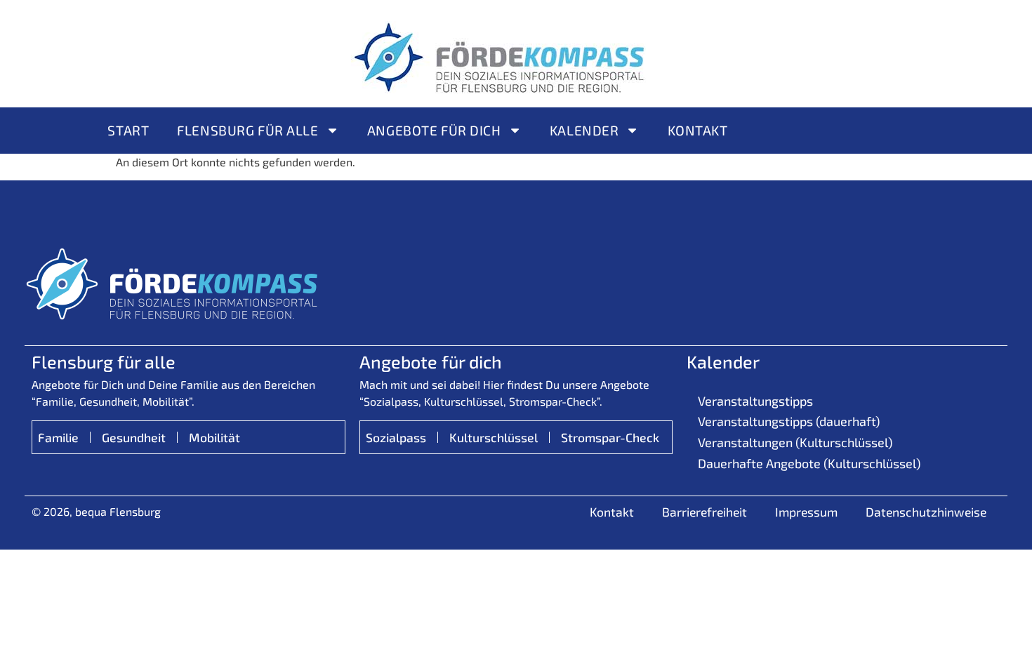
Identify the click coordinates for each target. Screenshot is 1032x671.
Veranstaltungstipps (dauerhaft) (789, 421)
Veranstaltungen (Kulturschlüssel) (795, 442)
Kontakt (698, 130)
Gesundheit (134, 437)
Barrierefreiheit (704, 512)
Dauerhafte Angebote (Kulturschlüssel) (809, 463)
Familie (58, 437)
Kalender (584, 130)
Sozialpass (396, 437)
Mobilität (214, 437)
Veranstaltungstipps (755, 400)
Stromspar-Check (610, 437)
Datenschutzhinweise (926, 512)
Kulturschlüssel (493, 437)
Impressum (806, 512)
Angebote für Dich (434, 130)
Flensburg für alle (247, 130)
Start (128, 130)
